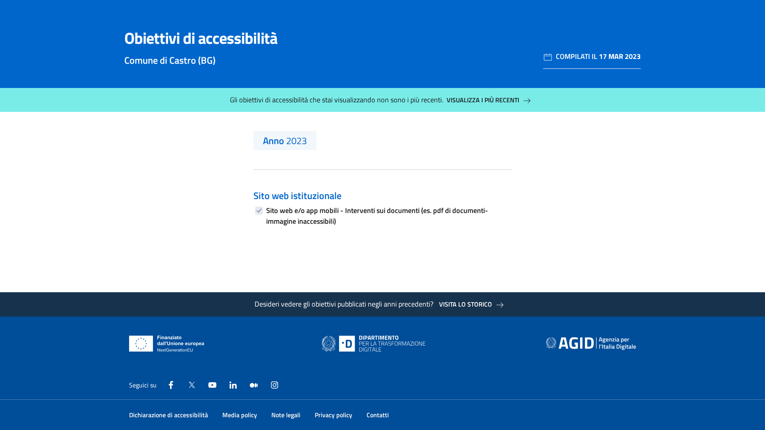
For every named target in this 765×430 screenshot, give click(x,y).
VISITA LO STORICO (465, 304)
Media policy (239, 415)
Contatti (378, 415)
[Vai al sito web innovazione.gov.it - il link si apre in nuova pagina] (375, 344)
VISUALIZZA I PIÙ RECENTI (483, 100)
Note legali (285, 415)
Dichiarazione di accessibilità (168, 415)
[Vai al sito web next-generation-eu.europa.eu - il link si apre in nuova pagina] (166, 344)
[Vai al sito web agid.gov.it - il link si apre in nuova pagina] (591, 343)
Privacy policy (333, 415)
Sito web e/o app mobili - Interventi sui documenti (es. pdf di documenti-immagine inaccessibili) (377, 216)
